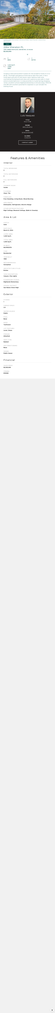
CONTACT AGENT (27, 142)
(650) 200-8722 (27, 127)
